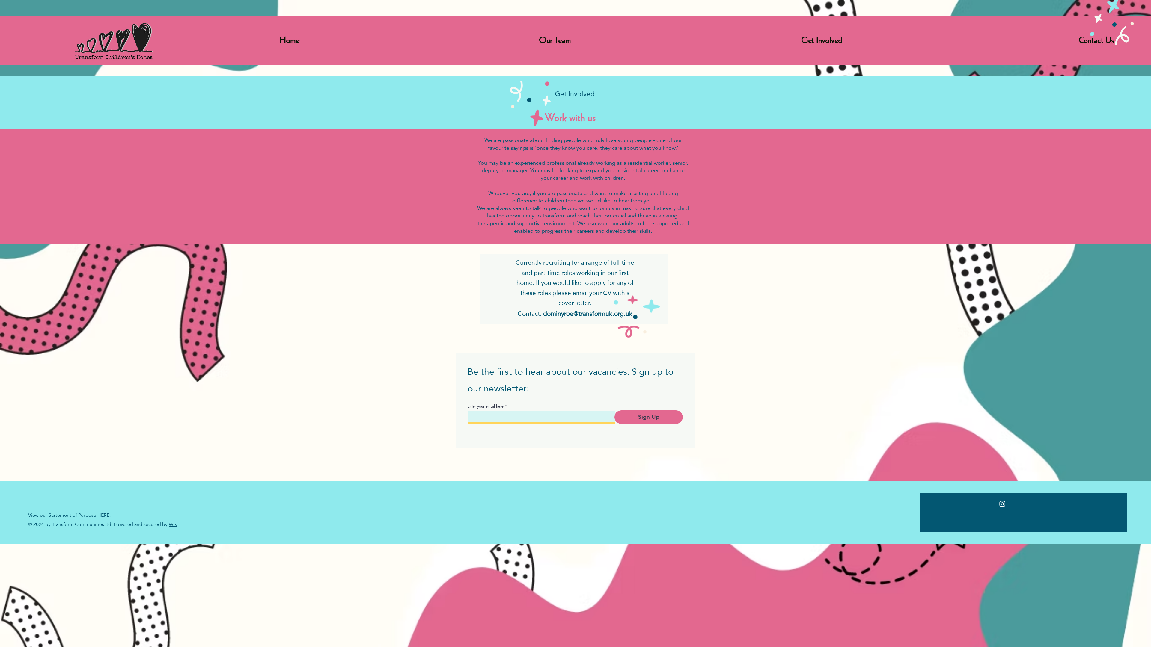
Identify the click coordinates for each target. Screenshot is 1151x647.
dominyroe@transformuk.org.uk (587, 313)
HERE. (104, 515)
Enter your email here (486, 406)
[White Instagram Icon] (1002, 504)
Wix (173, 524)
